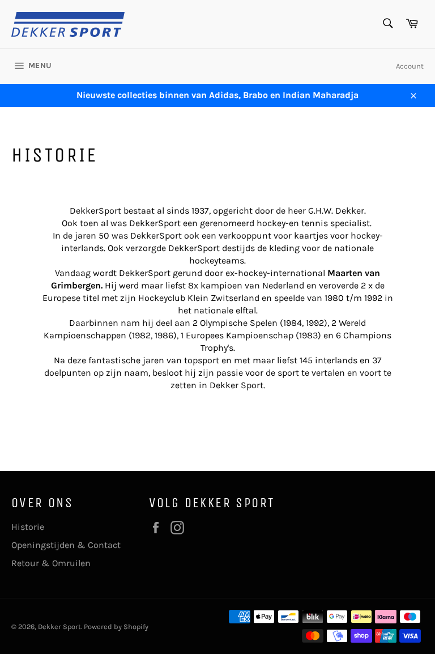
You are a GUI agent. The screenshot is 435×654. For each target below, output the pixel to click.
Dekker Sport (59, 626)
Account (410, 66)
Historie (27, 526)
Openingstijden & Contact (66, 545)
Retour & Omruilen (51, 563)
